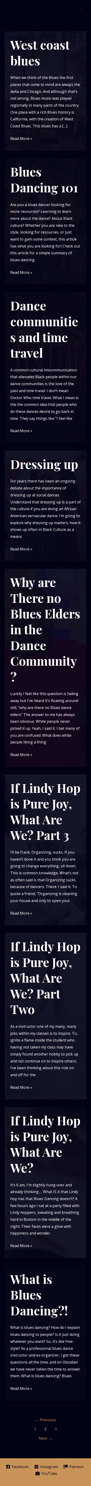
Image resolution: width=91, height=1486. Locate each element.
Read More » (21, 139)
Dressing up (44, 464)
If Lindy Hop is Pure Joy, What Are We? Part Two (45, 977)
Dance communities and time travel (44, 329)
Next (45, 1438)
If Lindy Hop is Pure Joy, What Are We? (45, 1144)
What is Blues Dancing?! (39, 1294)
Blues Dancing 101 (44, 179)
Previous (45, 1419)
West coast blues (40, 52)
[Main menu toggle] (81, 8)
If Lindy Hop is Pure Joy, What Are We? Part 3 (45, 811)
